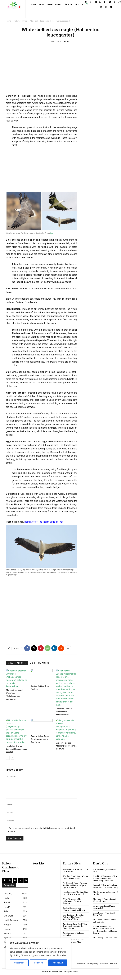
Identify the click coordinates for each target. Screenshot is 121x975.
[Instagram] (100, 2)
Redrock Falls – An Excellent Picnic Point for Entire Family (105, 886)
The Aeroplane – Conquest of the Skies (105, 893)
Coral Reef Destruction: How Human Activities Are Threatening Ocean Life (105, 878)
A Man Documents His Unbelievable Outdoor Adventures (72, 901)
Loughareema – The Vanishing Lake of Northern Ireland (75, 893)
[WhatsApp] (47, 648)
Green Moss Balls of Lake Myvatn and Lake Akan (73, 940)
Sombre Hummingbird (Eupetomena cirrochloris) (74, 909)
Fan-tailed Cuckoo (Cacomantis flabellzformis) (64, 712)
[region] (38, 953)
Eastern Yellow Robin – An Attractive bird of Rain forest (41, 739)
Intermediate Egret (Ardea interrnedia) (104, 907)
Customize (19, 962)
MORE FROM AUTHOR (40, 663)
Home (8, 21)
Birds (24, 21)
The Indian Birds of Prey (50, 521)
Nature (17, 21)
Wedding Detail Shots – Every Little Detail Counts (75, 877)
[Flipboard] (95, 2)
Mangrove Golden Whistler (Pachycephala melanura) (66, 746)
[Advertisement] (41, 70)
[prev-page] (8, 758)
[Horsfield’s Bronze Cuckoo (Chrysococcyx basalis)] (17, 731)
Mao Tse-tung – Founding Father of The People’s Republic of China (74, 917)
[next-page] (12, 758)
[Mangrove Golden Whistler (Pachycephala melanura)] (66, 729)
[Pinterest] (114, 2)
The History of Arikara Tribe (105, 937)
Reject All (38, 962)
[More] (68, 648)
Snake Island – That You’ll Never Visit (104, 914)
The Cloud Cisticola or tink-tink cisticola (105, 920)
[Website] (106, 7)
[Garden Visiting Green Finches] (41, 676)
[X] (101, 7)
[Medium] (110, 2)
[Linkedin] (105, 2)
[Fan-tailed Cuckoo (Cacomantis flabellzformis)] (66, 687)
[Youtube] (110, 7)
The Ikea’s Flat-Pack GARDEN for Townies (75, 870)
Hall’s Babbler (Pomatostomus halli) (105, 870)
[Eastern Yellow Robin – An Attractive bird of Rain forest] (41, 726)
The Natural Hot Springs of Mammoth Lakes (104, 900)
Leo (51, 233)
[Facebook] (91, 2)
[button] (87, 4)
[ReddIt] (61, 648)
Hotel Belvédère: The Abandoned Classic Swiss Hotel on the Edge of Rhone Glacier (105, 929)
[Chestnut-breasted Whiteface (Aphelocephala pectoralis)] (17, 678)
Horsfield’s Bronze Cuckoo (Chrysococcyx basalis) (16, 749)
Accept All (58, 962)
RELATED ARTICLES (17, 663)
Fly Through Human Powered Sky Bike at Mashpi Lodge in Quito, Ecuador (75, 885)
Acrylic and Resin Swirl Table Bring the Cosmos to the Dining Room (75, 926)
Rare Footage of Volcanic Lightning (73, 934)
